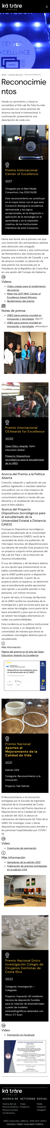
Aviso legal (29, 1124)
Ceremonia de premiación (21, 848)
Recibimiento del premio (20, 301)
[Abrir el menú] (46, 7)
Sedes (20, 1124)
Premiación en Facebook (21, 1034)
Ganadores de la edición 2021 (23, 862)
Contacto (11, 1124)
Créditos (39, 1124)
